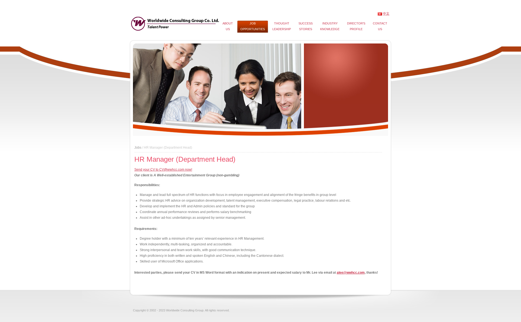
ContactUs (380, 26)
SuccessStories (305, 26)
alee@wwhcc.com (351, 272)
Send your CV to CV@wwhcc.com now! (163, 169)
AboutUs (228, 26)
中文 (386, 13)
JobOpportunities (252, 26)
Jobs (137, 147)
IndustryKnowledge (329, 26)
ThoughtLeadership (281, 26)
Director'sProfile (356, 26)
